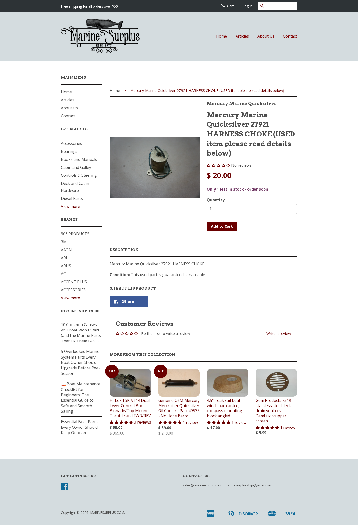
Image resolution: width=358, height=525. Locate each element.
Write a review (278, 333)
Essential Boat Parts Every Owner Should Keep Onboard (79, 427)
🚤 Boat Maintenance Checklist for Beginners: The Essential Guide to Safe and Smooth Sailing (80, 397)
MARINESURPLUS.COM (107, 512)
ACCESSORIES (73, 289)
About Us (265, 36)
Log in (247, 6)
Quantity (216, 200)
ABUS (66, 266)
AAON (66, 250)
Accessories (71, 143)
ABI (64, 258)
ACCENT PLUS (74, 281)
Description (124, 250)
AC (63, 273)
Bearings (69, 151)
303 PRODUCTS (75, 233)
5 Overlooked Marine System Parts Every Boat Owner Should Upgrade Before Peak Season (81, 362)
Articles (242, 36)
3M (64, 241)
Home (221, 36)
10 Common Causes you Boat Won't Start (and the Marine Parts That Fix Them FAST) (81, 333)
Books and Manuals (79, 159)
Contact (290, 36)
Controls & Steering (79, 175)
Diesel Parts (72, 198)
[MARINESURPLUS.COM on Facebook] (64, 488)
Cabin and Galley (76, 167)
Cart (230, 6)
